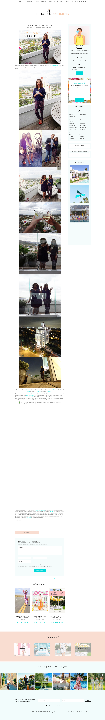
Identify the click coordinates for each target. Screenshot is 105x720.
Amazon (71, 114)
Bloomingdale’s (72, 116)
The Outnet (82, 136)
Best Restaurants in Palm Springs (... (57, 616)
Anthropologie (83, 114)
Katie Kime (71, 123)
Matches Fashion (73, 127)
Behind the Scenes (40, 27)
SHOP (67, 1)
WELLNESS (56, 1)
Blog (47, 27)
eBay (70, 118)
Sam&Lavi (26, 389)
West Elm (82, 138)
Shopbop (81, 134)
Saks (70, 134)
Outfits (49, 27)
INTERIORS (43, 1)
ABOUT (61, 1)
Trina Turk (71, 138)
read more (22, 622)
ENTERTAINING (29, 1)
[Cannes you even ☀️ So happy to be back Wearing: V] (26, 681)
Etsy (80, 118)
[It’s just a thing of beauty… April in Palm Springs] (61, 681)
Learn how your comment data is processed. (49, 578)
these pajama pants (30, 395)
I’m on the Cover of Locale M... (40, 616)
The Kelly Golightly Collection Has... (23, 616)
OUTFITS (20, 1)
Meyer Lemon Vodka (40, 510)
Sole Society (38, 391)
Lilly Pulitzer (72, 125)
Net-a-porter (82, 129)
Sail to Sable (82, 132)
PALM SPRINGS (37, 1)
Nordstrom (71, 131)
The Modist (71, 136)
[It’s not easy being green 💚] (43, 681)
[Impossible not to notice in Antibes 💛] (8, 681)
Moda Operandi (83, 127)
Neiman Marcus (72, 129)
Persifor (71, 132)
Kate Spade (82, 123)
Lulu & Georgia (83, 125)
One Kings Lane (83, 131)
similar (52, 389)
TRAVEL (50, 1)
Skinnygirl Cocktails (54, 65)
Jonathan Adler (83, 121)
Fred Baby (50, 391)
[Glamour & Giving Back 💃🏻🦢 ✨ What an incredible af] (78, 681)
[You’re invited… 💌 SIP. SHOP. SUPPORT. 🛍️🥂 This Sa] (96, 681)
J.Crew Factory (72, 121)
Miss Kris (52, 511)
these (39, 389)
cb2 (80, 116)
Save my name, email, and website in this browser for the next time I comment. (35, 566)
